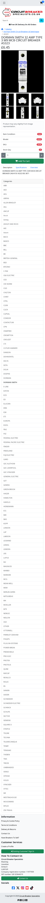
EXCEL (5, 425)
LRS (4, 553)
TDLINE (6, 733)
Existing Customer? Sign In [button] (23, 851)
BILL (5, 250)
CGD (5, 288)
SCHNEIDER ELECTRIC (11, 703)
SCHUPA (6, 712)
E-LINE (5, 386)
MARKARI (7, 575)
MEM (5, 588)
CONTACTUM (8, 322)
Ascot (5, 215)
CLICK (5, 309)
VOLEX (6, 780)
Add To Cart (24, 161)
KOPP (5, 523)
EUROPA (6, 421)
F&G (5, 429)
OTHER (6, 626)
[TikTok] (32, 888)
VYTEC (5, 789)
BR (4, 254)
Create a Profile (7, 846)
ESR (4, 412)
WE (4, 793)
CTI (4, 344)
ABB (5, 185)
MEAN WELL (8, 583)
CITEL (5, 301)
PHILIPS (6, 639)
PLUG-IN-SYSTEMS (10, 643)
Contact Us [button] (23, 878)
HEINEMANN (8, 506)
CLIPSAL (6, 314)
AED (5, 190)
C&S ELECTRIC (8, 275)
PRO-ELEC (7, 656)
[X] (18, 888)
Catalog (8, 29)
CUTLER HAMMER (10, 348)
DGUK (5, 369)
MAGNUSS (7, 566)
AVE (4, 228)
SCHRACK (7, 707)
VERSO (6, 772)
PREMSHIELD (8, 652)
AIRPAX (6, 198)
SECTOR (6, 716)
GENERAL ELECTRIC (11, 476)
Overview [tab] (34, 167)
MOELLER (7, 605)
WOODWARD (8, 802)
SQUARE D (7, 725)
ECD (5, 395)
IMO (5, 519)
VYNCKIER (7, 784)
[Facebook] (13, 888)
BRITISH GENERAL (10, 258)
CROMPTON (8, 335)
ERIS (5, 408)
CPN (5, 327)
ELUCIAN (6, 404)
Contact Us (5, 833)
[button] (41, 3)
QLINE (5, 669)
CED (5, 280)
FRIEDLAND (7, 451)
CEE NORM (7, 284)
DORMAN (7, 378)
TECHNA (6, 737)
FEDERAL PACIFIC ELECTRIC (13, 442)
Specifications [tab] (21, 167)
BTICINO (6, 267)
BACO (5, 237)
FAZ (4, 434)
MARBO (6, 570)
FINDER (6, 446)
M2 (4, 562)
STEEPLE (6, 729)
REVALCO (7, 677)
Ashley (6, 220)
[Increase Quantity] (41, 155)
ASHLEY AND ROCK (10, 224)
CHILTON (7, 292)
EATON (6, 391)
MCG (5, 579)
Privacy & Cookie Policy (10, 821)
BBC (5, 245)
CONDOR (7, 318)
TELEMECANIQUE (10, 742)
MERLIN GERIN (9, 592)
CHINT (5, 297)
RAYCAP (6, 673)
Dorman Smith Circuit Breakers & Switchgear (21, 31)
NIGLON (6, 618)
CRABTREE (7, 331)
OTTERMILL (7, 630)
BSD (5, 262)
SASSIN (6, 695)
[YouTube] (27, 888)
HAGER (6, 493)
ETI (4, 416)
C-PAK (5, 271)
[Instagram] (22, 888)
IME (4, 515)
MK (4, 600)
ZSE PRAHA (7, 810)
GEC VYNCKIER (9, 472)
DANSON (7, 352)
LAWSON (6, 536)
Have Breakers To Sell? (10, 838)
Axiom (5, 232)
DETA (5, 365)
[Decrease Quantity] (3, 155)
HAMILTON (7, 498)
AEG (5, 194)
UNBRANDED (8, 767)
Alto (5, 207)
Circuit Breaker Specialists (29, 896)
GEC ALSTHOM (9, 464)
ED (4, 399)
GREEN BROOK (9, 489)
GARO (5, 459)
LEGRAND (7, 541)
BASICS (6, 241)
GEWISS (6, 485)
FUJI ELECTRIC (8, 455)
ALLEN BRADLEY (9, 203)
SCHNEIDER (8, 699)
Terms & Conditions (9, 825)
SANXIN (6, 690)
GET (5, 481)
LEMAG (6, 545)
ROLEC (6, 682)
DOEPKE (6, 374)
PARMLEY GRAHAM (10, 635)
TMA (5, 759)
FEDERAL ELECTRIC (10, 438)
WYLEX (6, 806)
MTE (5, 609)
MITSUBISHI (8, 596)
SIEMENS (7, 720)
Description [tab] (7, 167)
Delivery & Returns (8, 829)
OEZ (5, 622)
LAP (4, 532)
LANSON (6, 528)
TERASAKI (7, 750)
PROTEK (6, 660)
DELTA (5, 361)
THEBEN (6, 754)
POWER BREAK (9, 647)
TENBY (6, 746)
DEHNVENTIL (8, 357)
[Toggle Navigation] (4, 3)
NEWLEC (6, 613)
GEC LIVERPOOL (9, 468)
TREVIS (6, 763)
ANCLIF (6, 211)
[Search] (41, 20)
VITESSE (6, 776)
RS (4, 686)
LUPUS (6, 558)
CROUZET (7, 339)
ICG (4, 511)
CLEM (5, 305)
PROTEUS (7, 665)
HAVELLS (6, 502)
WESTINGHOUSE (10, 797)
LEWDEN (6, 549)
